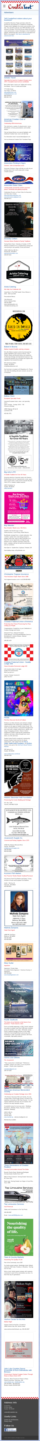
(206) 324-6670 (8, 488)
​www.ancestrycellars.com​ (11, 253)
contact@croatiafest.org (10, 1412)
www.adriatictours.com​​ (10, 92)
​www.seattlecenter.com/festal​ (12, 754)
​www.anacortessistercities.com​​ (12, 195)
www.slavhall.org (8, 1117)
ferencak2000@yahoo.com (15, 1215)
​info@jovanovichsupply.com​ (11, 848)
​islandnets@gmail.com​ (10, 1069)
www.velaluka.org (8, 1382)
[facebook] (10, 1432)
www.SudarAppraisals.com (11, 975)
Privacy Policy (8, 1421)
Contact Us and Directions (11, 1419)
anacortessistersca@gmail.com (12, 197)
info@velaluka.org (19, 1382)
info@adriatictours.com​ (10, 94)
